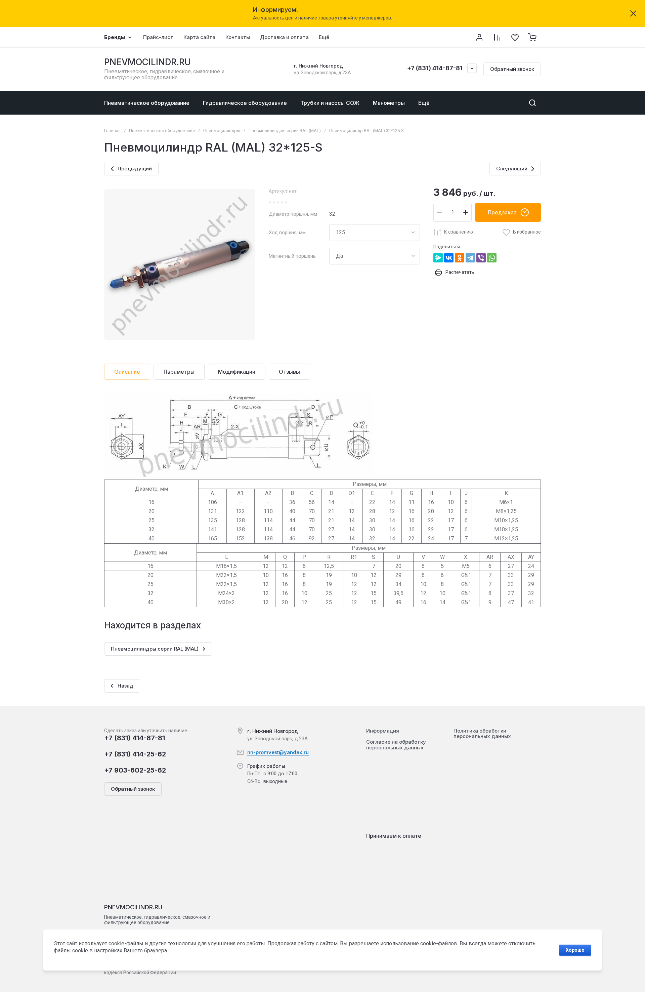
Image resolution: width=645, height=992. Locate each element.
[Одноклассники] (459, 257)
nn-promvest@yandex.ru (278, 752)
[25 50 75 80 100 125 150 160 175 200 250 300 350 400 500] (374, 232)
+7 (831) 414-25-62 (135, 754)
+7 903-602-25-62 (135, 770)
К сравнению (458, 232)
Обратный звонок (512, 69)
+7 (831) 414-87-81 (435, 68)
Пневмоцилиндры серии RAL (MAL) (285, 130)
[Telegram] (470, 257)
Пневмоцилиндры (221, 130)
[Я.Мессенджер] (438, 257)
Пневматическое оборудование (162, 130)
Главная (112, 130)
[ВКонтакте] (449, 257)
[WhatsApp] (492, 257)
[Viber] (481, 257)
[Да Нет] (374, 256)
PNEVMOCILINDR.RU (147, 62)
